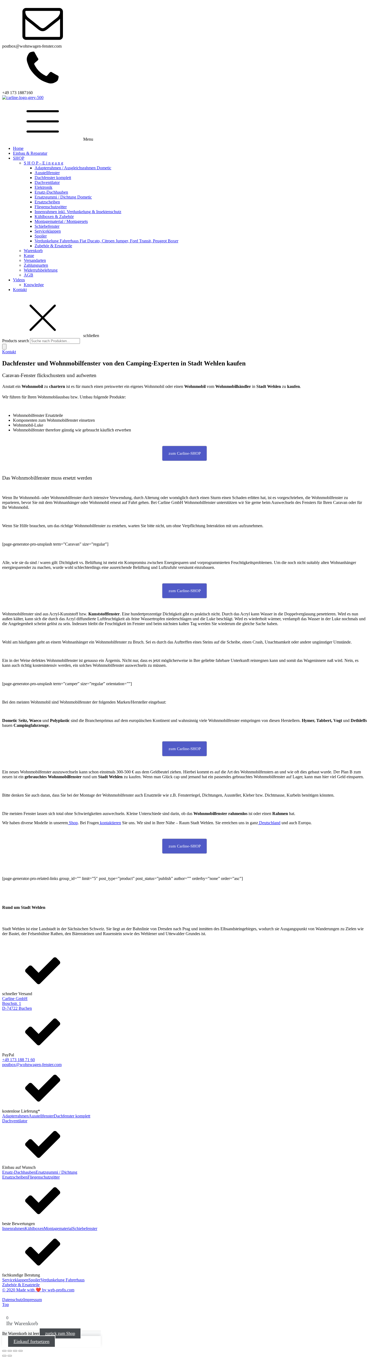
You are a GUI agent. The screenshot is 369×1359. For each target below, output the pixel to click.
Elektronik (43, 187)
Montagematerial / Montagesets (61, 221)
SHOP (18, 158)
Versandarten (35, 260)
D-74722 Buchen (17, 1008)
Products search (16, 340)
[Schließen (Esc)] (20, 1351)
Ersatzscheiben (47, 202)
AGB (28, 275)
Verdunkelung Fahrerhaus (63, 1280)
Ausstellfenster (47, 172)
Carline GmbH (15, 998)
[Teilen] (15, 1351)
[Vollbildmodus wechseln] (10, 1351)
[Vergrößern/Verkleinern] (4, 1351)
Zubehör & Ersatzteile (53, 245)
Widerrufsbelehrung (41, 270)
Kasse (29, 255)
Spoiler (41, 236)
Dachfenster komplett (53, 177)
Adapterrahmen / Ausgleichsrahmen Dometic (73, 168)
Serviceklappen (48, 231)
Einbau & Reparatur (30, 153)
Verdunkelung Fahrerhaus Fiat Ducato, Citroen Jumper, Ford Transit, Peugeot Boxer (106, 241)
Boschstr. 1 (11, 1003)
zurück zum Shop (60, 1333)
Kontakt (20, 289)
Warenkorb (33, 250)
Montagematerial (58, 1228)
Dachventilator (47, 182)
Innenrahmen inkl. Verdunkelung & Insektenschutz (78, 211)
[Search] (4, 346)
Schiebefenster (47, 226)
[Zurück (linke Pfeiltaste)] (4, 1356)
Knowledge (34, 284)
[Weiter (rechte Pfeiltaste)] (10, 1356)
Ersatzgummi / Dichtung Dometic (63, 197)
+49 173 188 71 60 (18, 1059)
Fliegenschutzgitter (51, 206)
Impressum (32, 1299)
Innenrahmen (13, 1228)
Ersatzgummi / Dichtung (56, 1172)
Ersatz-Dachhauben (51, 192)
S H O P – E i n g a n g (43, 163)
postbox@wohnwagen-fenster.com (32, 1064)
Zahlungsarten (36, 265)
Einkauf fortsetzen (31, 1341)
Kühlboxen (34, 1228)
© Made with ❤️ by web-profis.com (38, 1290)
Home (18, 148)
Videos (19, 280)
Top (5, 1304)
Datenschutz (12, 1299)
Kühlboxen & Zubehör (54, 216)
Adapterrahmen (15, 1116)
